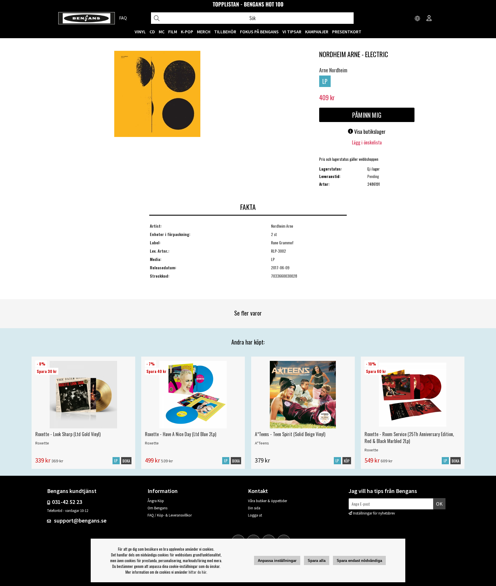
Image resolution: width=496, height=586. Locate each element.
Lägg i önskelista (367, 142)
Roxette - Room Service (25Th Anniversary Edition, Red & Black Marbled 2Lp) (409, 437)
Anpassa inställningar (277, 560)
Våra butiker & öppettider (267, 500)
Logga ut (255, 515)
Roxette (42, 443)
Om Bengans (157, 508)
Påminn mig (366, 114)
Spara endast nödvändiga (359, 560)
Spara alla (317, 560)
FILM (172, 31)
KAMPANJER (316, 31)
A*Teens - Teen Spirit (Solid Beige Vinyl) (290, 434)
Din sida (254, 508)
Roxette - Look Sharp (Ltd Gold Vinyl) (67, 434)
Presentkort (346, 31)
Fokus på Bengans (259, 31)
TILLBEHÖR (225, 31)
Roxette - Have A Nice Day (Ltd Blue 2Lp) (180, 434)
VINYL (140, 31)
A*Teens (262, 443)
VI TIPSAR (291, 31)
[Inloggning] (429, 18)
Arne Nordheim (333, 70)
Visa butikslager (369, 131)
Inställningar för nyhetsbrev (374, 513)
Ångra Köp (156, 500)
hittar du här (197, 572)
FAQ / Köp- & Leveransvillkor (170, 515)
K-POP (187, 31)
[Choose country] (417, 18)
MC (161, 31)
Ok (439, 503)
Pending (373, 176)
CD (152, 31)
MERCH (203, 31)
